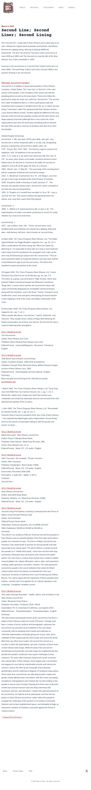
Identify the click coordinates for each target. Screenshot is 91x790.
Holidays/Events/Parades (12, 717)
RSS (30, 771)
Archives (34, 7)
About (22, 7)
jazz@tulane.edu (8, 382)
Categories (48, 7)
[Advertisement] (76, 38)
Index (61, 7)
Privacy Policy (18, 771)
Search (71, 7)
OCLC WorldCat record (11, 332)
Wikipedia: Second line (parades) (15, 83)
